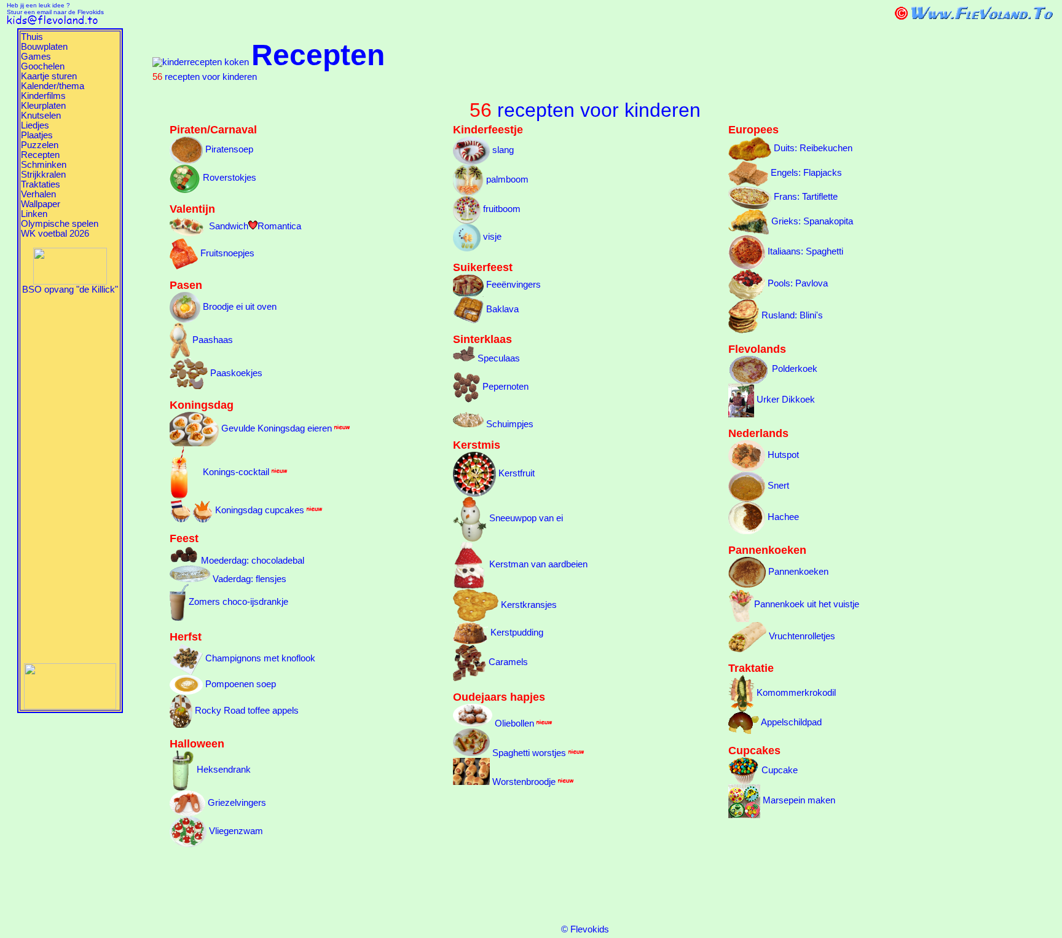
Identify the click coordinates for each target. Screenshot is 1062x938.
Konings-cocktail (228, 472)
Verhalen (38, 194)
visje (491, 237)
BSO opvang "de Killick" (70, 289)
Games (36, 56)
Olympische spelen (59, 224)
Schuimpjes (508, 424)
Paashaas (211, 340)
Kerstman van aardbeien (537, 564)
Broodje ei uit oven (238, 307)
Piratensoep (228, 149)
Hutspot (782, 455)
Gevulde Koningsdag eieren (275, 428)
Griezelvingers (235, 803)
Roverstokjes (228, 178)
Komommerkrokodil (795, 693)
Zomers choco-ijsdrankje (238, 602)
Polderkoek (793, 369)
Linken (34, 214)
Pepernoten (504, 387)
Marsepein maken (797, 800)
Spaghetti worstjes (528, 753)
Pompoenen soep (239, 684)
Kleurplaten (43, 106)
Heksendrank (222, 769)
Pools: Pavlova (796, 283)
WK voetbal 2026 (55, 233)
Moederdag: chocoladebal (251, 561)
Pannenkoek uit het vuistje (806, 604)
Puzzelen (39, 145)
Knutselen (41, 115)
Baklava (501, 309)
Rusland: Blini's (791, 315)
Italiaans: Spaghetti (804, 251)
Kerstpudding (515, 632)
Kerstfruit (515, 473)
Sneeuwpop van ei (525, 518)
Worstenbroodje (523, 782)
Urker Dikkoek (784, 399)
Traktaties (40, 184)
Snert (777, 486)
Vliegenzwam (234, 831)
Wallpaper (40, 204)
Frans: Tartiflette (804, 197)
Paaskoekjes (235, 373)
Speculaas (497, 358)
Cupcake (778, 770)
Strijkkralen (43, 174)
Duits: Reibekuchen (811, 148)
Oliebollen (513, 723)
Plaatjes (37, 135)
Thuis (32, 37)
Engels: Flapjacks (805, 173)
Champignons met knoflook (259, 658)
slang (502, 150)
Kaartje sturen (49, 76)
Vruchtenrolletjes (800, 636)
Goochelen (43, 66)
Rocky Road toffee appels (245, 710)
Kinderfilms (43, 96)
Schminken (43, 165)
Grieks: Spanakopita (811, 221)
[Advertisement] (70, 478)
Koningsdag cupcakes (258, 510)
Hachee (782, 517)
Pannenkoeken (797, 572)
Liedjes (35, 125)
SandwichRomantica (253, 226)
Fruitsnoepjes (226, 253)
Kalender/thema (52, 86)
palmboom (506, 179)
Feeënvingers (512, 285)
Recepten (40, 155)
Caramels (507, 662)
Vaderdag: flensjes (248, 579)
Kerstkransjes (527, 605)
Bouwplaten (44, 47)
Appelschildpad (790, 722)
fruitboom (501, 209)
